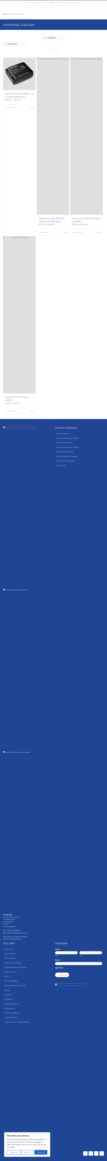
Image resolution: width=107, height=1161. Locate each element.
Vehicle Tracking (62, 434)
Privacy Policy (9, 1008)
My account (9, 949)
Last (81, 955)
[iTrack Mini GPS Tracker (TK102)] (19, 314)
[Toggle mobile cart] (99, 16)
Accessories (61, 465)
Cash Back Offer (10, 1017)
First (56, 955)
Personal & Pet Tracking (65, 461)
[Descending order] (63, 38)
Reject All (27, 1152)
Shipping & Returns (11, 1004)
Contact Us (8, 999)
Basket (7, 990)
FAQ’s (6, 976)
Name (58, 949)
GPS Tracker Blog (11, 981)
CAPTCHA (59, 968)
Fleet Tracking (9, 958)
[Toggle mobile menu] (103, 16)
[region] (27, 1144)
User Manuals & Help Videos (15, 986)
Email (58, 960)
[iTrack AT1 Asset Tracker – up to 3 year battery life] (19, 74)
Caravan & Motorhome (65, 452)
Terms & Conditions (11, 1013)
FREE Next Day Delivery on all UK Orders (68, 2)
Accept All (41, 1152)
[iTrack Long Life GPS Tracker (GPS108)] (86, 136)
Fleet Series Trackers (64, 443)
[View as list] (56, 49)
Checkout (8, 995)
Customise (14, 1152)
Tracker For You (10, 972)
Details (32, 107)
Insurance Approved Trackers (67, 447)
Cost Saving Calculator (13, 963)
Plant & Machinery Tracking (66, 456)
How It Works (9, 954)
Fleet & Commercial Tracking (67, 438)
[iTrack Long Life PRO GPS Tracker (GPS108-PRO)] (53, 136)
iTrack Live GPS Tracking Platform (17, 1022)
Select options (10, 107)
